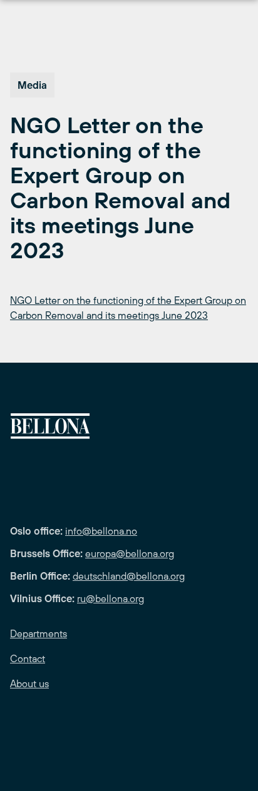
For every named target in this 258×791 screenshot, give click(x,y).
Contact (27, 658)
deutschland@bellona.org (129, 576)
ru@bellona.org (110, 598)
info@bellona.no (101, 531)
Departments (38, 633)
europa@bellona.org (129, 553)
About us (29, 683)
